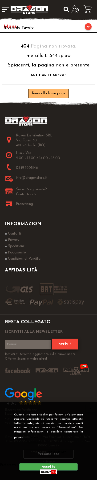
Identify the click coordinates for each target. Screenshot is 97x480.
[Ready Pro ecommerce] (48, 472)
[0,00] (89, 9)
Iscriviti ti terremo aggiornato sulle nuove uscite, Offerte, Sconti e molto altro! (40, 356)
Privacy (34, 437)
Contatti (14, 234)
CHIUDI (90, 408)
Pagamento (17, 252)
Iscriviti (65, 344)
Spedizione (16, 246)
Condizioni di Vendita (24, 259)
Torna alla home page (48, 93)
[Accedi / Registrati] (76, 9)
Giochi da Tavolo (19, 28)
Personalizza (49, 454)
